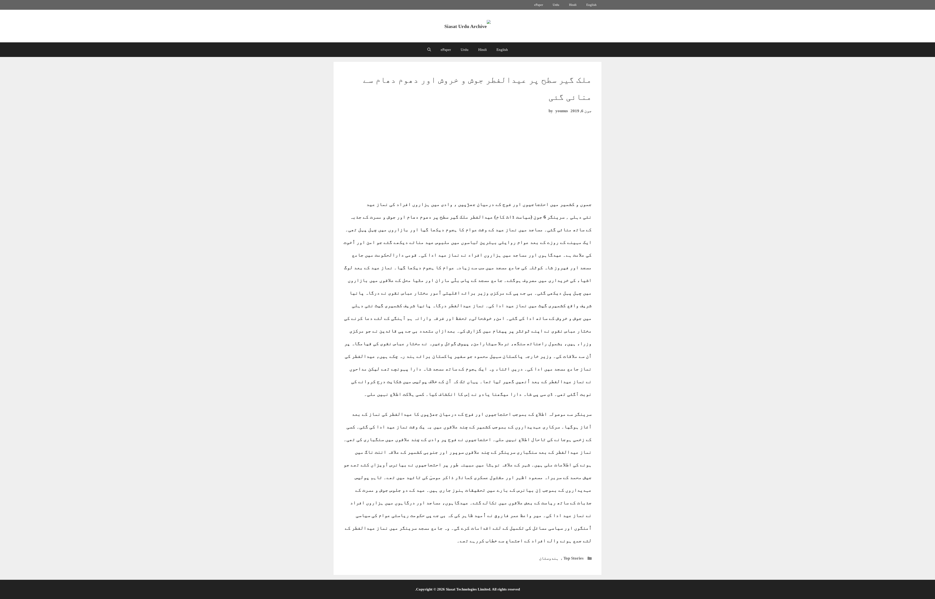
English (591, 5)
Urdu (556, 5)
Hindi (573, 5)
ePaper (538, 5)
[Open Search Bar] (429, 49)
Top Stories (573, 558)
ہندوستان (549, 558)
